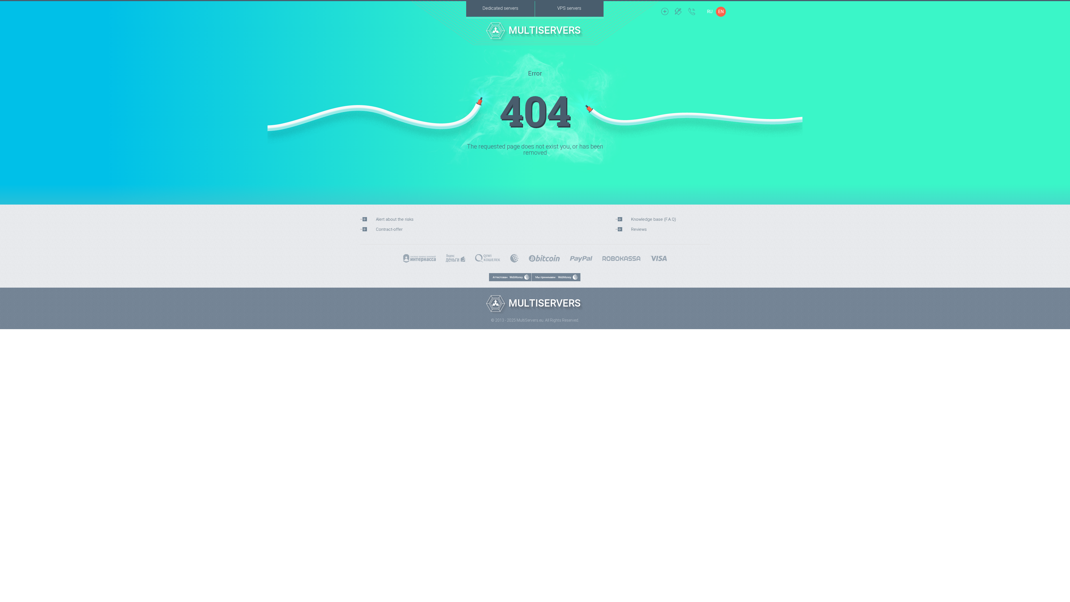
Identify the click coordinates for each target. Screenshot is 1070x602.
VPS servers (569, 8)
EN (721, 11)
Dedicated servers (500, 8)
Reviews (639, 229)
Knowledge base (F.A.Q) (653, 219)
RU (709, 11)
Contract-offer (389, 229)
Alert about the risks (395, 219)
